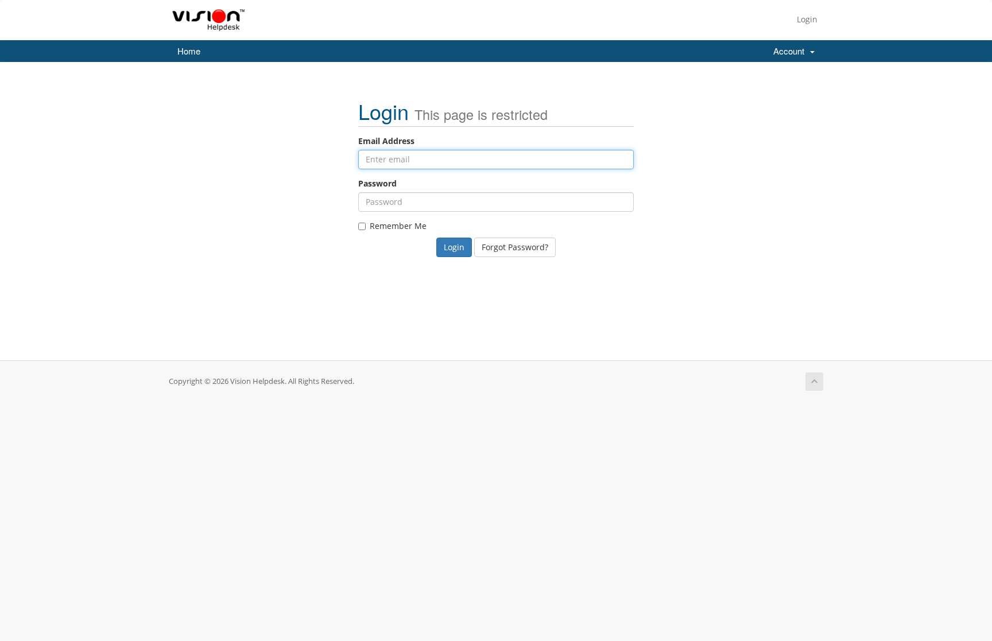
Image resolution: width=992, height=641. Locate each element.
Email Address (386, 140)
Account (791, 51)
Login (807, 19)
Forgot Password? (515, 247)
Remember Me (398, 225)
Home (188, 51)
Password (377, 183)
